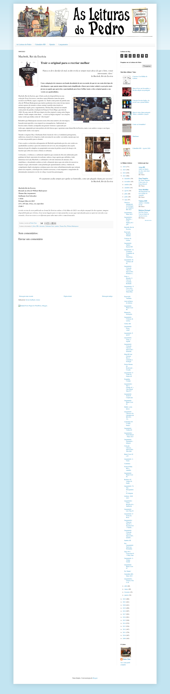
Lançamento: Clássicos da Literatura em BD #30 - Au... (129, 415)
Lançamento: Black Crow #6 (128, 307)
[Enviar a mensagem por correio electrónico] (41, 223)
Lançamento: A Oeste (128, 460)
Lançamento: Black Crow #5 (128, 402)
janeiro (126, 595)
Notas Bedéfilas (143, 190)
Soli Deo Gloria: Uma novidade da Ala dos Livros (144, 214)
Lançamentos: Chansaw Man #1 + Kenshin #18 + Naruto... (129, 523)
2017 (124, 614)
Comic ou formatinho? (139, 124)
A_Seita (33, 226)
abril (125, 586)
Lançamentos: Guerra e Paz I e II (129, 580)
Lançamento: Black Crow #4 (128, 475)
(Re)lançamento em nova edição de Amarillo (144, 193)
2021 (124, 602)
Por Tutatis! (127, 571)
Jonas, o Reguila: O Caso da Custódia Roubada (128, 279)
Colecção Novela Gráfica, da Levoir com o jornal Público (141, 101)
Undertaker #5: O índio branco (128, 423)
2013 (124, 626)
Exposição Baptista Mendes (127, 233)
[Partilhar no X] (50, 223)
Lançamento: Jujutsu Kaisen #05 (128, 245)
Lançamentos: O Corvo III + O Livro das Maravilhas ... (129, 290)
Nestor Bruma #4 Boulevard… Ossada (129, 367)
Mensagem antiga (107, 296)
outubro (126, 184)
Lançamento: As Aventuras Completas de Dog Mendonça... (129, 253)
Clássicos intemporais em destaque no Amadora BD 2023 (128, 206)
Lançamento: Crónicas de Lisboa (128, 319)
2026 (124, 167)
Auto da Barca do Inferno (128, 302)
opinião (57, 226)
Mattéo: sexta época (128, 408)
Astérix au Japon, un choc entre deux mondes (144, 171)
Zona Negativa (143, 178)
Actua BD (142, 167)
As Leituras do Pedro (23, 44)
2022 (124, 599)
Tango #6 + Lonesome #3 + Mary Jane (129, 553)
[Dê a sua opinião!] (48, 223)
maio (126, 200)
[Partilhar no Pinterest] (55, 223)
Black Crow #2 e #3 (128, 455)
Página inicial (68, 296)
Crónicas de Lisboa (127, 239)
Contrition (127, 463)
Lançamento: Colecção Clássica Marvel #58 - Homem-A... (129, 269)
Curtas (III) (127, 324)
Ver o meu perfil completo (125, 663)
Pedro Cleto (126, 659)
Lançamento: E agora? (128, 334)
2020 (124, 605)
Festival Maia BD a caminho (128, 468)
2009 (124, 638)
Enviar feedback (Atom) (33, 300)
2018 (124, 611)
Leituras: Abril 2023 (128, 497)
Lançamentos (63, 44)
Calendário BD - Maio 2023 (129, 575)
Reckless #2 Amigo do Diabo (128, 481)
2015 (124, 620)
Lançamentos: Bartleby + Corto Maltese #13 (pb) (128, 220)
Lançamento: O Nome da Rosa (128, 515)
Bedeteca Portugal (144, 210)
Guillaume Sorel (49, 226)
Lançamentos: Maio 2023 (128, 213)
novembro (127, 181)
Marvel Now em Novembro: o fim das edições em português (141, 89)
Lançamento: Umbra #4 (128, 429)
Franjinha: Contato (127, 380)
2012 (124, 629)
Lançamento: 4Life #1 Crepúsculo (128, 395)
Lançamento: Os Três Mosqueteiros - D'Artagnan (129, 489)
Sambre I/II (127, 540)
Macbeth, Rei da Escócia (129, 228)
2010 (124, 635)
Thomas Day (63, 226)
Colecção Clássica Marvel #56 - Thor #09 (129, 448)
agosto (126, 191)
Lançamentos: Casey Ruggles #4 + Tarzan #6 (129, 503)
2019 (124, 608)
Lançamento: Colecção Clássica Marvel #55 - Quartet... (129, 533)
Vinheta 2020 (143, 201)
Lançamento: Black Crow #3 (128, 566)
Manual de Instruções (128, 313)
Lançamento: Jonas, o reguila (128, 339)
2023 (124, 176)
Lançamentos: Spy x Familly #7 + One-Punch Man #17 (129, 387)
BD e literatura (40, 226)
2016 (124, 617)
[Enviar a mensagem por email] (45, 223)
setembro (127, 188)
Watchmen (136, 136)
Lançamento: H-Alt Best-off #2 (129, 261)
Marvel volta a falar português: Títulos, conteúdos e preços (142, 113)
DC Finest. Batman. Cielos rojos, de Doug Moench (144, 182)
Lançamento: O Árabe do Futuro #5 (128, 374)
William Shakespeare (73, 226)
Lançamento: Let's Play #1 (129, 510)
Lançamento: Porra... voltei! (128, 328)
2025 (124, 170)
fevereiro (127, 592)
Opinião (52, 44)
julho (126, 194)
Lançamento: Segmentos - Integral (128, 441)
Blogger (95, 678)
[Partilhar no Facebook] (52, 223)
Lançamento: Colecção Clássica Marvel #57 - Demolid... (129, 347)
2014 (124, 623)
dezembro (127, 178)
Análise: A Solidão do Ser (144, 204)
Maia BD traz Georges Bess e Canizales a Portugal (128, 357)
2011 (124, 632)
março (126, 589)
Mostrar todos (148, 220)
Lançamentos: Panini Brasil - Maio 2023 (129, 434)
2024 (124, 173)
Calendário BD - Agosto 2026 (141, 148)
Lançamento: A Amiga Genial (128, 560)
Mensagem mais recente (26, 296)
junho (126, 197)
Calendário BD (40, 44)
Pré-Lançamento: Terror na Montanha (129, 546)
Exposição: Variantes (128, 297)
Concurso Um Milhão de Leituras (140, 77)
